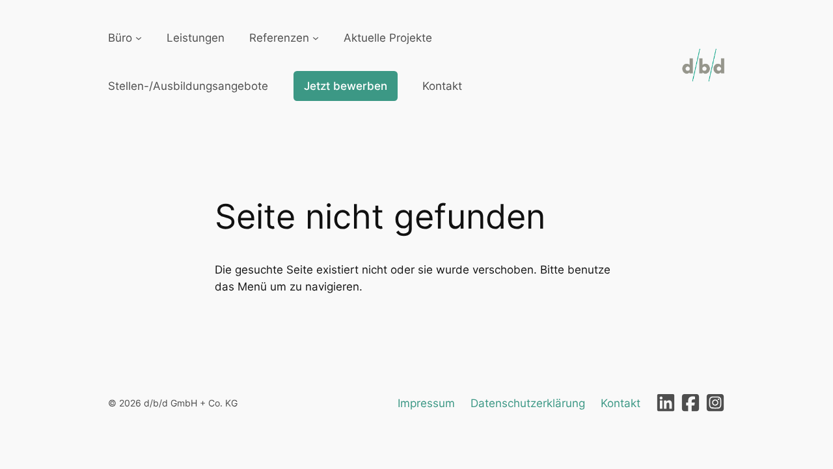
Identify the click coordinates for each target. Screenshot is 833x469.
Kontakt (620, 403)
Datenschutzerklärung (528, 403)
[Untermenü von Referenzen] (315, 38)
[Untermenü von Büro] (138, 38)
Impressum (426, 403)
